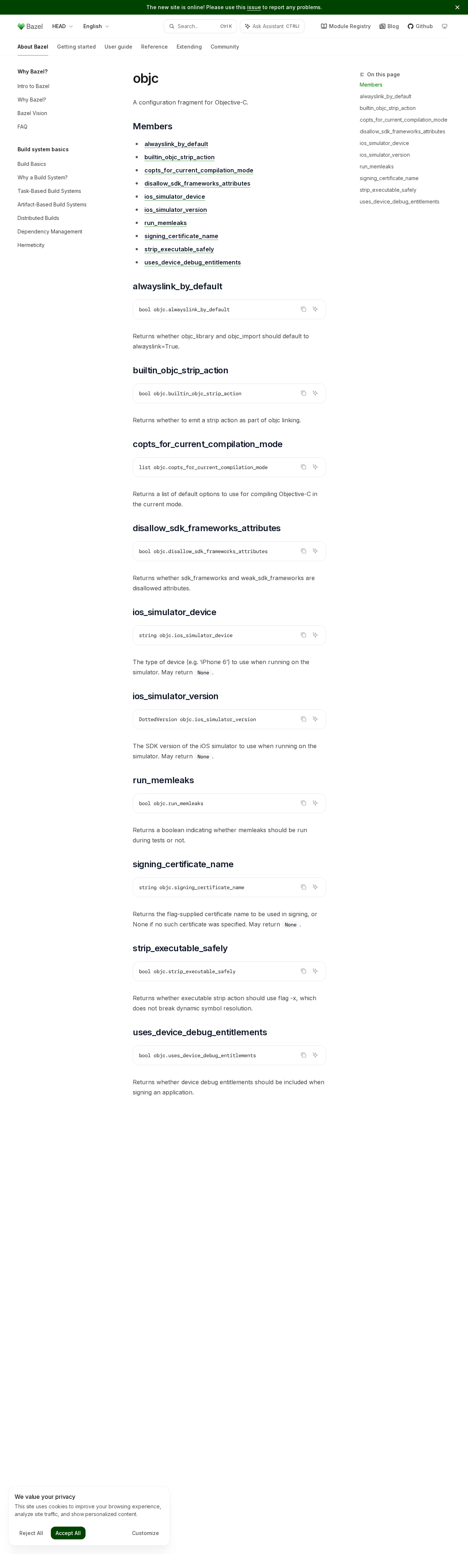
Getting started (76, 46)
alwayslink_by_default (385, 96)
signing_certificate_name (389, 178)
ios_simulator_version (385, 155)
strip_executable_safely (388, 190)
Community (225, 46)
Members (371, 84)
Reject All (31, 1533)
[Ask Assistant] (315, 309)
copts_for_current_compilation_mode (404, 120)
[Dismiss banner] (457, 7)
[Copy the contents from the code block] (303, 309)
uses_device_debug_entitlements (399, 201)
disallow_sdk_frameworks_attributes (402, 131)
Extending (189, 46)
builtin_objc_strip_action (388, 108)
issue (254, 7)
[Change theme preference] (444, 26)
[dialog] (89, 1516)
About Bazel (33, 46)
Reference (154, 46)
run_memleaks (377, 166)
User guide (118, 46)
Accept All (68, 1533)
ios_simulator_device (384, 143)
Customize (145, 1533)
